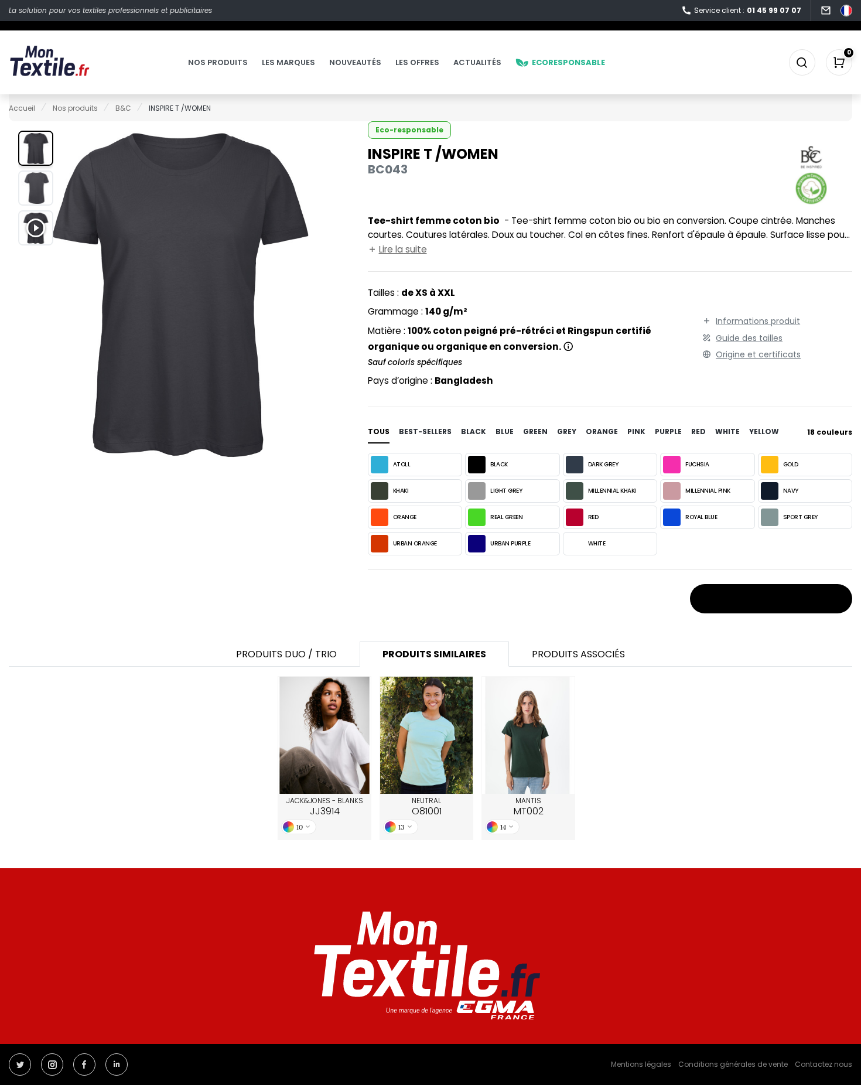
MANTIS (529, 807)
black (473, 431)
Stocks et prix (766, 599)
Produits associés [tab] (578, 654)
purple (668, 431)
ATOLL (402, 464)
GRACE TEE (325, 735)
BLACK (499, 464)
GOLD (790, 464)
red (698, 431)
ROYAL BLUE (701, 517)
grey (566, 431)
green (535, 431)
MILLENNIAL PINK (707, 490)
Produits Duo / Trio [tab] (286, 654)
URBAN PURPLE (510, 543)
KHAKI (401, 490)
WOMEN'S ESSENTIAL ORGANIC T (528, 735)
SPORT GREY (800, 517)
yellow (764, 431)
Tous (379, 431)
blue (505, 431)
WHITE (597, 543)
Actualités (477, 62)
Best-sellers (425, 431)
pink (636, 431)
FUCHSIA (697, 464)
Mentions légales (641, 1064)
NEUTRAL (427, 807)
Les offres (417, 62)
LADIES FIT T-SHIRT (427, 735)
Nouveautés (355, 62)
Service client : (747, 10)
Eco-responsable (409, 130)
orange (602, 431)
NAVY (790, 490)
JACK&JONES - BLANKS (324, 807)
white (727, 431)
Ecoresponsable (568, 62)
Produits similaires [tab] (434, 654)
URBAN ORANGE (415, 543)
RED (593, 517)
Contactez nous (823, 1064)
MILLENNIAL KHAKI (612, 490)
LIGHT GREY (506, 490)
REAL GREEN (506, 517)
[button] (35, 148)
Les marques (288, 62)
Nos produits (218, 62)
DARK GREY (603, 464)
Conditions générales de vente (733, 1064)
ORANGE (404, 517)
